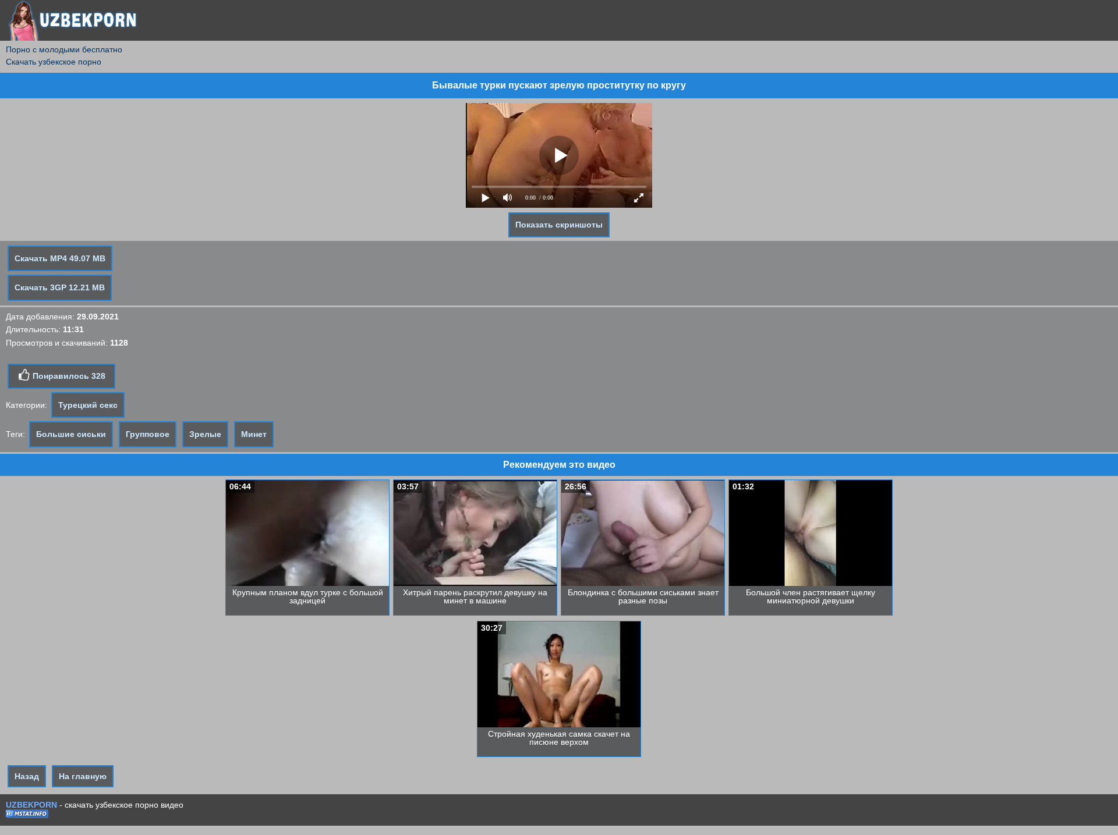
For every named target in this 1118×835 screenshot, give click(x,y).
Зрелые (205, 434)
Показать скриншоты (559, 224)
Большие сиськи (71, 434)
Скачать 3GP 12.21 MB (60, 287)
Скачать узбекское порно (53, 61)
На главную (83, 776)
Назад (27, 776)
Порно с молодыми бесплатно (64, 49)
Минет (254, 434)
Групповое (147, 434)
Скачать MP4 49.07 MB (60, 258)
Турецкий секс (88, 405)
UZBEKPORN (31, 804)
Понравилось (67, 376)
